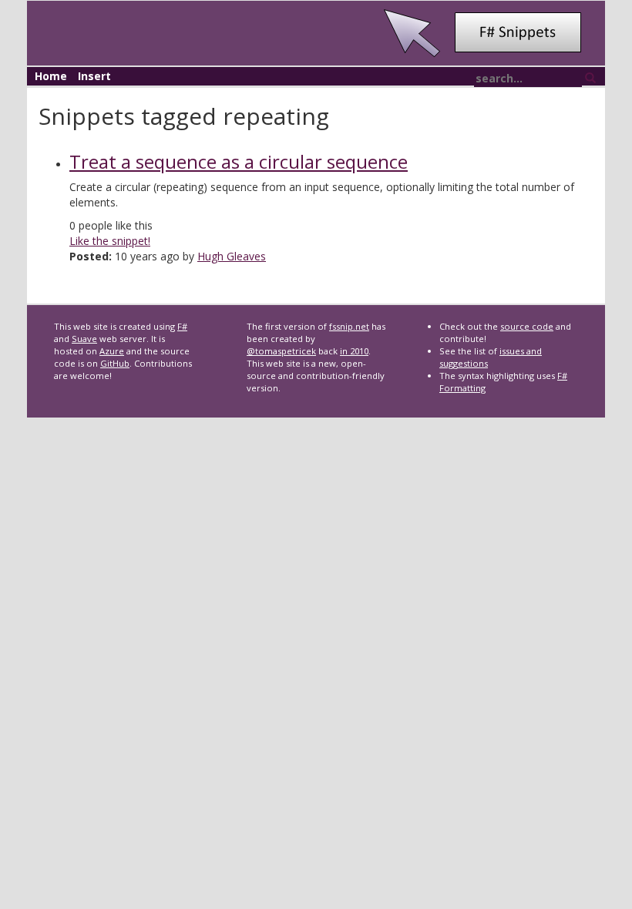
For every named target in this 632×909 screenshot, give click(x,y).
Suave (84, 338)
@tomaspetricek (281, 351)
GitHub (114, 363)
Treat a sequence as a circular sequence (238, 161)
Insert (94, 76)
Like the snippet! (109, 240)
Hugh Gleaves (231, 256)
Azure (111, 351)
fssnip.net (349, 326)
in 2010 (354, 351)
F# (182, 326)
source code (526, 326)
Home (51, 76)
